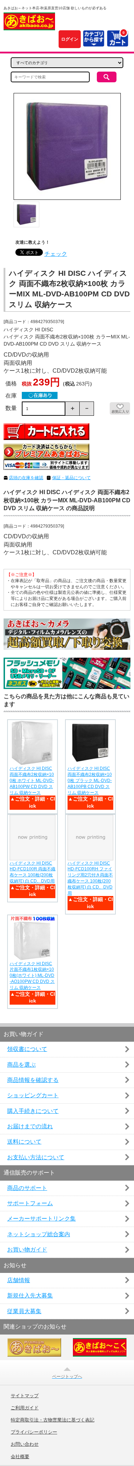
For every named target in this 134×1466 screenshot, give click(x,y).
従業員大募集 (24, 1311)
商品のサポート (27, 1188)
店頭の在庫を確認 (26, 477)
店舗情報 (18, 1280)
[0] (117, 43)
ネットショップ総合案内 (38, 1234)
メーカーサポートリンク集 (41, 1219)
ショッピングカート (33, 1095)
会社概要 (20, 1456)
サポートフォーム (30, 1203)
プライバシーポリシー (34, 1432)
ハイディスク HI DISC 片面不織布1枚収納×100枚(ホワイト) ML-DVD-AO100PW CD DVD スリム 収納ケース (32, 975)
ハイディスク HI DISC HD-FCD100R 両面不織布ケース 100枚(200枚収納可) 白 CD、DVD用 (32, 872)
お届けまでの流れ (30, 1126)
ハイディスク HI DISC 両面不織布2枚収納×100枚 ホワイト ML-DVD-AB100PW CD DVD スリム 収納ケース (32, 780)
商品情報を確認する (33, 1080)
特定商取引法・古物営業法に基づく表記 (52, 1420)
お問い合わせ (25, 1444)
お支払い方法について (35, 1157)
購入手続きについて (33, 1111)
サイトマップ (25, 1395)
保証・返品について (71, 477)
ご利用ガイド (25, 1407)
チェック (55, 254)
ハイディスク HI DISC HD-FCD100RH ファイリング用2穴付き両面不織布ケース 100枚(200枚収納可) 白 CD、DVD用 (90, 878)
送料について (24, 1142)
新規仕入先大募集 (30, 1296)
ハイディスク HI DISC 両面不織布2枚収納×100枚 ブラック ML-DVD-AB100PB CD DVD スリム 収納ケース (90, 780)
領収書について (27, 1049)
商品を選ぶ (21, 1065)
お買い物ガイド (27, 1250)
